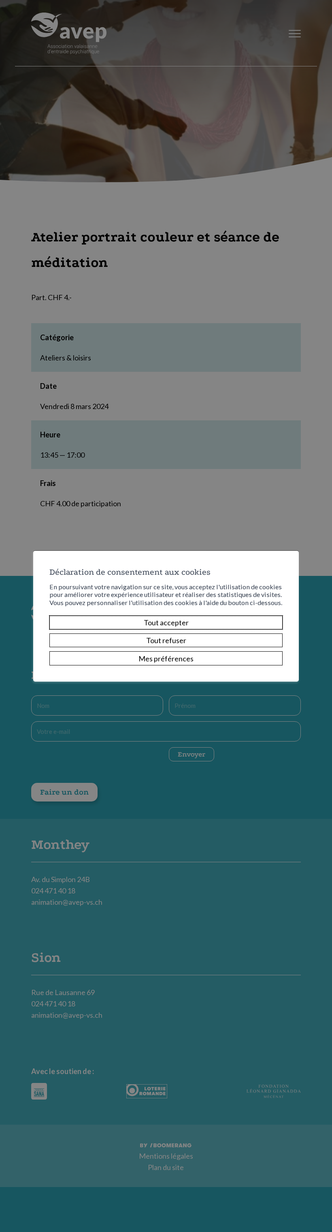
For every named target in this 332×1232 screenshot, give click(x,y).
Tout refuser (166, 640)
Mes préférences (166, 658)
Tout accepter (166, 622)
